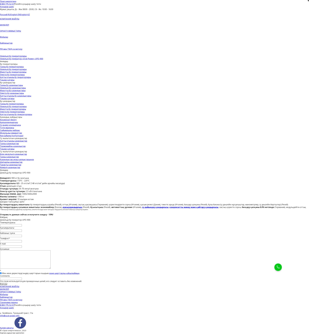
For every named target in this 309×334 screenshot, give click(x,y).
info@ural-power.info (9, 315)
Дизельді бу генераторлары (13, 56)
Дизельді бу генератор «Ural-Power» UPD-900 (21, 58)
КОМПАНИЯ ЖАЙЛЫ (9, 19)
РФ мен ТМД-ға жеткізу (11, 49)
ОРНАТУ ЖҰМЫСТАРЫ (10, 31)
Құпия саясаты (7, 328)
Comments (5, 276)
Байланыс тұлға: (7, 233)
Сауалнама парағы (9, 302)
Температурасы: (7, 222)
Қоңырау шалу (7, 6)
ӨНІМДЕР (4, 25)
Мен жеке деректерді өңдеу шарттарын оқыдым (40, 273)
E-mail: (3, 243)
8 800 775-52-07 (7, 4)
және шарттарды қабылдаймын (64, 273)
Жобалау (4, 37)
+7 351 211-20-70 (8, 310)
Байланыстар (6, 43)
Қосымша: (4, 249)
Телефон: (5, 238)
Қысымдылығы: (7, 227)
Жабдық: (4, 217)
